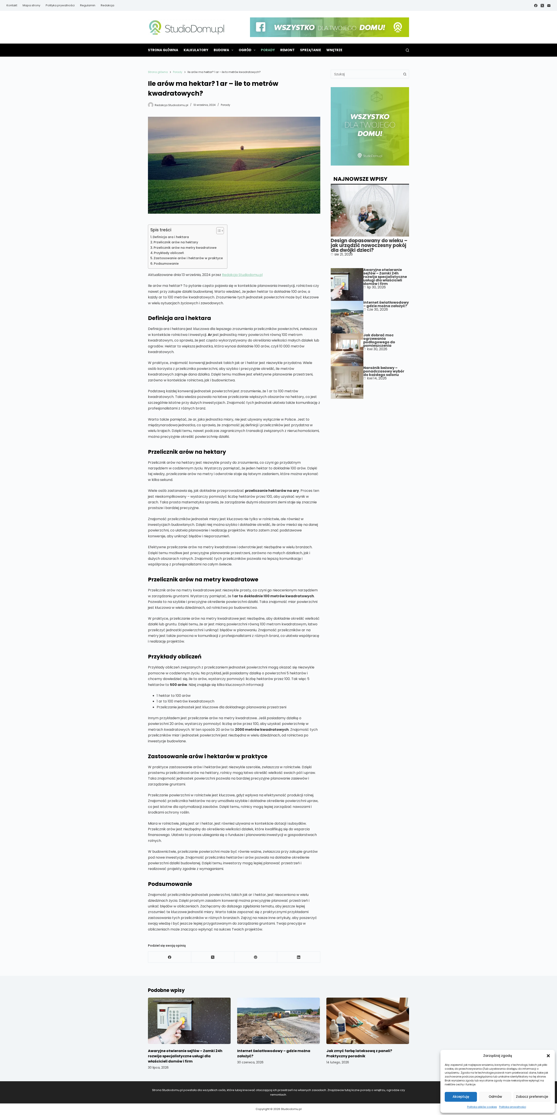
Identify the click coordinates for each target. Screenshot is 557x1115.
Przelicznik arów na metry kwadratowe (185, 247)
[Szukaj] (407, 50)
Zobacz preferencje (532, 1096)
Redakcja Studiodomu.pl (242, 274)
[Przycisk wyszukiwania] (405, 74)
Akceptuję (461, 1096)
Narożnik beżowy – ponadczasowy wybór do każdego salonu (383, 371)
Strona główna (163, 50)
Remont (287, 50)
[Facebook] (535, 5)
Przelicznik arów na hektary (176, 242)
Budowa (221, 50)
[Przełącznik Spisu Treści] (218, 230)
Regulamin (87, 5)
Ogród (245, 50)
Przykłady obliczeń (169, 253)
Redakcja (107, 5)
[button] (548, 1056)
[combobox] (366, 74)
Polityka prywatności (512, 1107)
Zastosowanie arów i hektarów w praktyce (188, 258)
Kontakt (12, 5)
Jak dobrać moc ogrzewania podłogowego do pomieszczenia (379, 340)
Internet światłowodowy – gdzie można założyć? (386, 304)
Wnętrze (334, 50)
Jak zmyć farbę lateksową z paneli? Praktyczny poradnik (359, 1053)
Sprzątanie (310, 50)
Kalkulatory (196, 50)
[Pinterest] (255, 957)
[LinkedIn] (298, 957)
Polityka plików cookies (482, 1107)
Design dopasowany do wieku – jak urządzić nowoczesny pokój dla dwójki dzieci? (369, 245)
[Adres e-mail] (548, 5)
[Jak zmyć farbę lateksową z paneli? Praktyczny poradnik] (367, 1021)
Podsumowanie (166, 263)
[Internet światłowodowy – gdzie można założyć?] (278, 1021)
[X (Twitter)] (542, 5)
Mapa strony (31, 5)
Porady (268, 50)
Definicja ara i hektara (171, 237)
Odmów (495, 1096)
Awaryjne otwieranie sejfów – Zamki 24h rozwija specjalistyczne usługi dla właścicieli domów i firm (385, 276)
